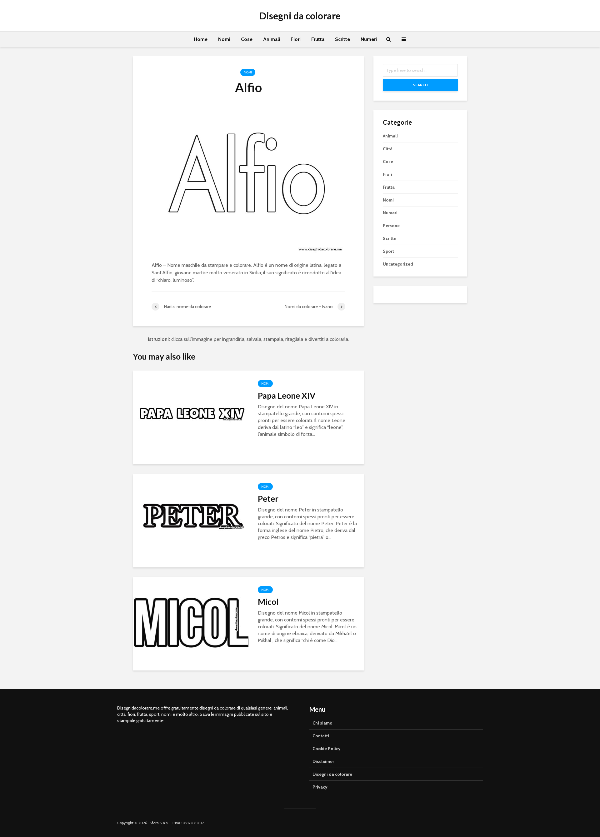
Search (420, 84)
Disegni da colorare (300, 15)
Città (387, 149)
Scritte (342, 39)
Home (201, 39)
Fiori (296, 39)
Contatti (320, 736)
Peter (268, 499)
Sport (388, 251)
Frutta (317, 39)
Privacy (320, 787)
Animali (271, 39)
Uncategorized (398, 264)
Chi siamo (322, 723)
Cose (246, 39)
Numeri (369, 39)
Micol (268, 602)
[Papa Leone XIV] (190, 417)
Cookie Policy (326, 748)
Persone (391, 225)
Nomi (224, 39)
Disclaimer (323, 761)
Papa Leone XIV (286, 396)
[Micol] (190, 623)
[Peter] (190, 520)
